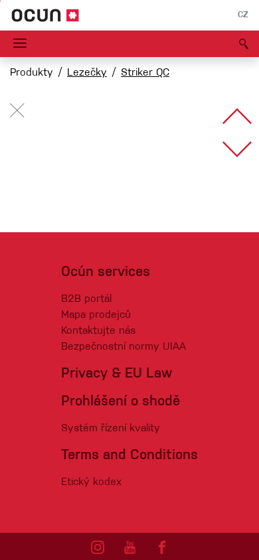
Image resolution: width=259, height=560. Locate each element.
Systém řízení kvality (110, 428)
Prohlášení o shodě (120, 402)
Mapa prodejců (96, 315)
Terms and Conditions (129, 455)
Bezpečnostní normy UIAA (123, 347)
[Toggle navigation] (20, 44)
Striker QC (145, 73)
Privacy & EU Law (116, 374)
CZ (243, 15)
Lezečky (87, 73)
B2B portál (86, 299)
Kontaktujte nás (98, 331)
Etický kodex (91, 482)
